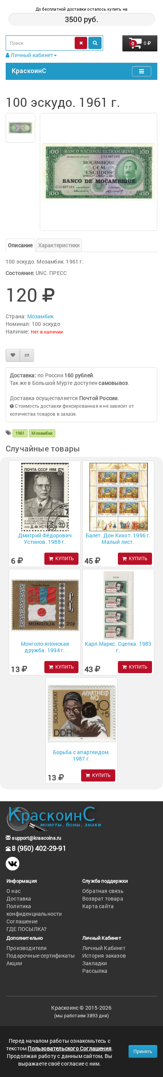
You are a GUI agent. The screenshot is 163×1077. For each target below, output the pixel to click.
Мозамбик (40, 316)
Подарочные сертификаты (40, 955)
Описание (20, 245)
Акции (14, 963)
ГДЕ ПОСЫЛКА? (26, 928)
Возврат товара (102, 898)
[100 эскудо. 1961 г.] (20, 128)
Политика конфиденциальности (34, 909)
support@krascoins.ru (36, 837)
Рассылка (95, 970)
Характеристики (59, 245)
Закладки (94, 963)
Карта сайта (98, 906)
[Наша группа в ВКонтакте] (12, 863)
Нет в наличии (47, 332)
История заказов (104, 955)
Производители (26, 948)
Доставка (18, 898)
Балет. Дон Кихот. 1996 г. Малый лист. (118, 538)
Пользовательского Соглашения (69, 1048)
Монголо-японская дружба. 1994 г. (45, 647)
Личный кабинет (31, 55)
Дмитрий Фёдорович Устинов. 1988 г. (45, 538)
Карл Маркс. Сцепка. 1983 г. (118, 647)
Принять (142, 1051)
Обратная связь (103, 890)
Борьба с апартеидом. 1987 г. (81, 755)
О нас (13, 890)
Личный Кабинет (103, 948)
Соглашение (22, 921)
